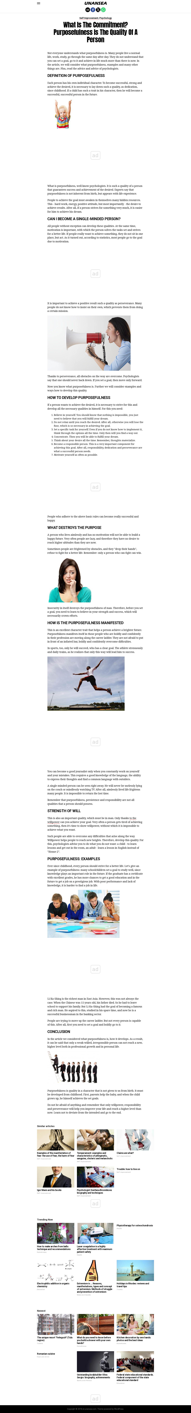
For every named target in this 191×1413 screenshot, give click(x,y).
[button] (38, 3)
